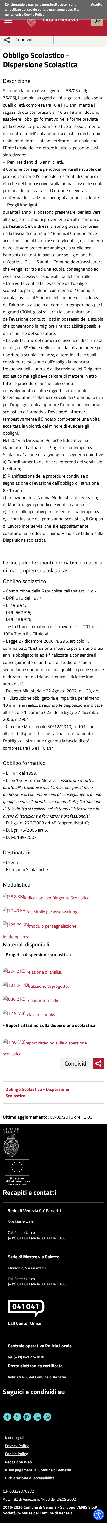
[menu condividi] (7, 39)
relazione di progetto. (49, 986)
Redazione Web (18, 1462)
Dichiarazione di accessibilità (29, 1478)
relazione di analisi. (44, 972)
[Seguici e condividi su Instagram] (27, 1417)
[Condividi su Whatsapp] (47, 1417)
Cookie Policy (34, 14)
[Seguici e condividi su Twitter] (17, 1417)
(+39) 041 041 (19, 1238)
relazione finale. (40, 1014)
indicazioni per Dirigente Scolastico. (57, 897)
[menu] (8, 20)
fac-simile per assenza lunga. (54, 911)
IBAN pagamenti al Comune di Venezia (38, 1470)
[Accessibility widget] (98, 1514)
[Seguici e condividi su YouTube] (37, 1417)
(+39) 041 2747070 (29, 1357)
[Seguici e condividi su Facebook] (7, 1417)
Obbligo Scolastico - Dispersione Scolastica (37, 1092)
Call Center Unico (24, 1323)
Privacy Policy (17, 1446)
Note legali (14, 1437)
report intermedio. (44, 1000)
